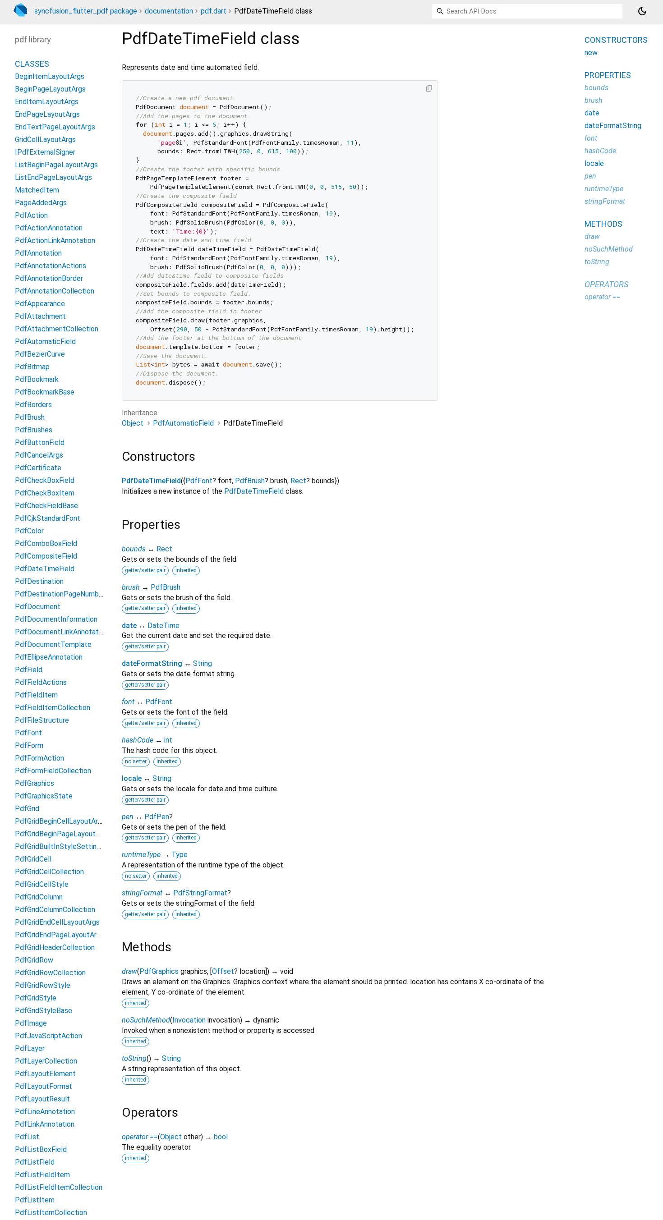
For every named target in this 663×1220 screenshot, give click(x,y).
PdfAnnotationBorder (49, 279)
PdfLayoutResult (42, 1099)
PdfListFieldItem (42, 1175)
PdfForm (29, 746)
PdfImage (31, 1023)
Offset (223, 971)
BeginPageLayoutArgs (50, 89)
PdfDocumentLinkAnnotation (61, 632)
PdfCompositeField (46, 556)
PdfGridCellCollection (49, 872)
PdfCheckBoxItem (44, 493)
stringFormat (142, 893)
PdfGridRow (34, 960)
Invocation (189, 1020)
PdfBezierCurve (40, 354)
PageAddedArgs (41, 203)
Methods (603, 224)
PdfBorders (33, 405)
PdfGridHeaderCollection (55, 948)
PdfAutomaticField (183, 423)
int (168, 740)
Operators (606, 284)
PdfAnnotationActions (50, 266)
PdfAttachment (40, 316)
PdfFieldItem (36, 695)
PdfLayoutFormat (43, 1086)
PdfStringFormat (200, 893)
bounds (134, 549)
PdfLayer (30, 1049)
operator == (140, 1137)
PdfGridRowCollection (50, 973)
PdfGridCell (33, 859)
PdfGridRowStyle (42, 986)
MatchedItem (37, 190)
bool (221, 1137)
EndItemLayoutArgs (46, 102)
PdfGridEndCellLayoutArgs (57, 922)
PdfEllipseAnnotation (49, 657)
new (591, 52)
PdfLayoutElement (45, 1074)
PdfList (27, 1137)
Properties (608, 75)
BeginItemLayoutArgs (49, 77)
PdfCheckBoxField (44, 481)
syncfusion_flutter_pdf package (85, 11)
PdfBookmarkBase (44, 392)
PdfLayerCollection (46, 1061)
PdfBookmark (37, 380)
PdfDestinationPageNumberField (67, 594)
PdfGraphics (159, 971)
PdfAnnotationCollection (54, 291)
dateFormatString (152, 663)
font (128, 701)
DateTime (163, 625)
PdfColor (29, 531)
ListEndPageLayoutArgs (53, 178)
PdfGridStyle (35, 998)
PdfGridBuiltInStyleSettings (59, 847)
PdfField (28, 670)
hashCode (137, 740)
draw (129, 971)
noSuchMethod (146, 1020)
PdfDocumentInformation (56, 619)
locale (132, 778)
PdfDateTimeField (151, 481)
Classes (32, 64)
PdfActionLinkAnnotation (55, 241)
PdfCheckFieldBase (46, 506)
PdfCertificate (38, 468)
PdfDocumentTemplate (53, 645)
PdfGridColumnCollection (55, 910)
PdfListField (35, 1162)
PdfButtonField (39, 443)
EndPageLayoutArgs (47, 114)
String (202, 663)
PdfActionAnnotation (49, 228)
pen (128, 816)
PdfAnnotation (38, 253)
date (129, 625)
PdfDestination (39, 582)
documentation (169, 11)
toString (134, 1058)
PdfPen (156, 816)
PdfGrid (27, 809)
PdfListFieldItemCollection (58, 1187)
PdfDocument (37, 607)
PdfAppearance (40, 304)
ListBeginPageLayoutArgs (56, 165)
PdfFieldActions (41, 683)
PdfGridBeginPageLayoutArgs (62, 834)
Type (179, 854)
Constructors (616, 40)
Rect (298, 481)
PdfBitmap (32, 367)
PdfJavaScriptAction (48, 1036)
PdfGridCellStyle (42, 885)
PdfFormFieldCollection (53, 771)
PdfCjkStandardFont (47, 518)
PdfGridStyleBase (43, 1011)
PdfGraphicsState (44, 796)
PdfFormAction (39, 758)
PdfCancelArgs (39, 455)
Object (132, 423)
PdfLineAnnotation (45, 1112)
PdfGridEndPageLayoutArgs (59, 935)
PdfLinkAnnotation (44, 1124)
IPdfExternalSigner (45, 152)
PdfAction (31, 215)
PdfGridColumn (39, 897)
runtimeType (141, 854)
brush (131, 587)
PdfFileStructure (42, 720)
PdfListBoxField (41, 1150)
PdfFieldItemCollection (52, 708)
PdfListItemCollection (51, 1213)
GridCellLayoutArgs (45, 140)
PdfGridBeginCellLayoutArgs (60, 821)
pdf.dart (213, 11)
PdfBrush (250, 481)
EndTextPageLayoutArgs (55, 127)
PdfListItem (35, 1200)
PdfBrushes (33, 430)
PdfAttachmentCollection (56, 329)
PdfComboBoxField (46, 544)
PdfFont (198, 481)
